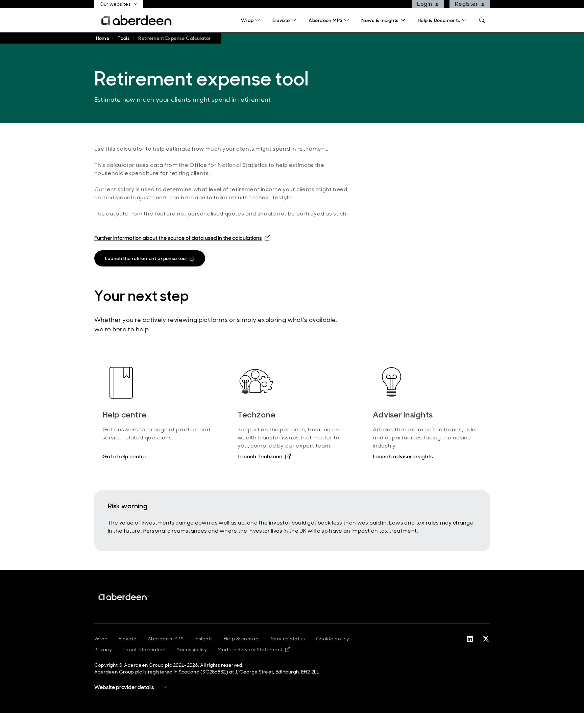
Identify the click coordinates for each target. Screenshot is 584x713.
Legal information (144, 649)
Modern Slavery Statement (254, 649)
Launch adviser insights (403, 456)
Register (466, 3)
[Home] (123, 597)
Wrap (101, 639)
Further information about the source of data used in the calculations (182, 237)
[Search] (482, 20)
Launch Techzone (264, 456)
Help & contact (242, 639)
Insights (203, 639)
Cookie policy (332, 639)
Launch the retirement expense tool (152, 259)
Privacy (103, 649)
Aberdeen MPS (166, 639)
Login (424, 3)
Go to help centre (124, 456)
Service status (288, 639)
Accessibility (191, 649)
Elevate (128, 639)
